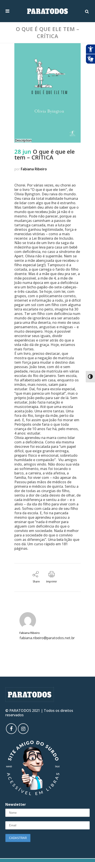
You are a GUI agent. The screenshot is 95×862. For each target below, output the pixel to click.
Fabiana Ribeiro (34, 169)
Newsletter (15, 804)
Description (23, 140)
